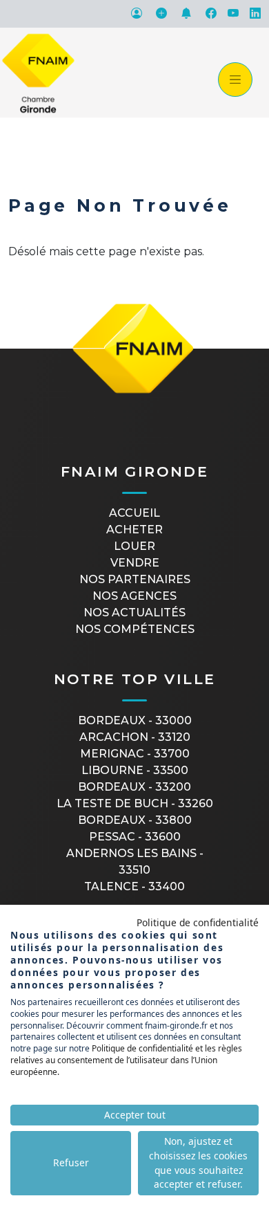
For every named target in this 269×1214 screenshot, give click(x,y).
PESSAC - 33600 (135, 836)
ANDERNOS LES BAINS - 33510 (134, 861)
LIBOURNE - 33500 (134, 770)
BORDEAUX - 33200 (134, 786)
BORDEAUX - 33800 (135, 820)
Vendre (134, 562)
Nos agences (134, 596)
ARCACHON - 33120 (134, 737)
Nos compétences (135, 629)
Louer (134, 546)
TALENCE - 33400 (134, 886)
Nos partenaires (134, 579)
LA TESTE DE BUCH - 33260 (135, 803)
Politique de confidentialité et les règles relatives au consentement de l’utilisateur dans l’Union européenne (126, 1060)
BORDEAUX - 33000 (135, 720)
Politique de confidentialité (198, 922)
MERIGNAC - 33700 (135, 753)
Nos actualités (134, 612)
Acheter (134, 529)
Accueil (134, 512)
